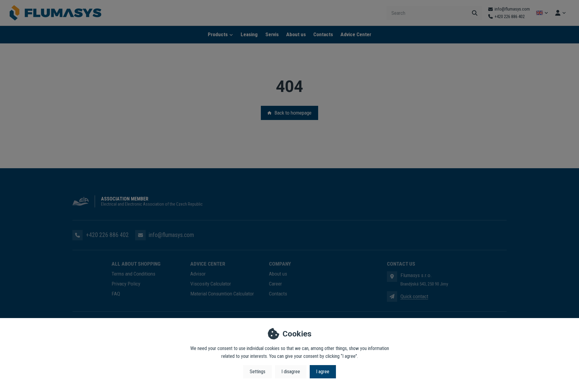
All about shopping (136, 264)
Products (218, 34)
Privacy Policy (126, 284)
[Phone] (77, 235)
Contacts (323, 34)
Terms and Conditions (133, 274)
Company (280, 264)
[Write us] (392, 296)
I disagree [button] (290, 371)
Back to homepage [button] (293, 113)
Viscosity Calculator (210, 284)
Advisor (198, 274)
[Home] (55, 13)
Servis (272, 34)
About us (296, 34)
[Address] (392, 276)
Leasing (249, 34)
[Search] (474, 13)
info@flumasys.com (171, 235)
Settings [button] (257, 371)
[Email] (140, 235)
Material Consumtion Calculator (222, 294)
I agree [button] (322, 371)
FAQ (116, 294)
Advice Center (355, 34)
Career (275, 284)
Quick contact (414, 296)
